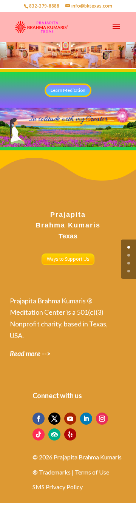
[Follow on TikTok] (38, 434)
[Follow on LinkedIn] (86, 419)
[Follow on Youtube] (70, 419)
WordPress (108, 513)
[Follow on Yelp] (70, 434)
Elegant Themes (55, 513)
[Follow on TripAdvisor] (54, 434)
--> (30, 353)
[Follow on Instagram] (102, 419)
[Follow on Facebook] (38, 419)
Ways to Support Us (68, 259)
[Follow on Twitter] (54, 419)
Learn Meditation (68, 90)
